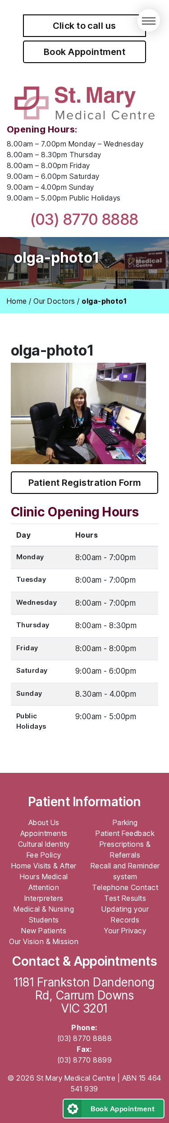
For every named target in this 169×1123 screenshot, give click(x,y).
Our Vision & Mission (43, 941)
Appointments (44, 833)
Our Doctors (54, 301)
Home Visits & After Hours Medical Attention (44, 876)
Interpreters (44, 898)
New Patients (43, 930)
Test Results (125, 898)
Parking (125, 822)
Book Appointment (85, 51)
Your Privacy (125, 930)
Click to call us (84, 25)
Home (17, 301)
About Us (43, 822)
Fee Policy (44, 854)
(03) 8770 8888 (84, 219)
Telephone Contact (125, 887)
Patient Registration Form (84, 482)
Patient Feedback (125, 833)
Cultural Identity (44, 844)
